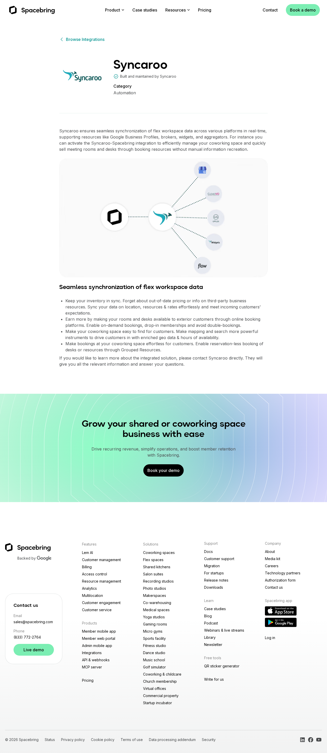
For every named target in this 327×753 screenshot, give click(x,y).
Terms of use (132, 739)
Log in (270, 637)
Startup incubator (157, 703)
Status (50, 739)
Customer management (101, 560)
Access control (94, 574)
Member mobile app (99, 631)
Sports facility (154, 638)
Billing (87, 567)
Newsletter (213, 644)
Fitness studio (154, 645)
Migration (212, 566)
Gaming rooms (155, 624)
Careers (271, 566)
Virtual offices (154, 688)
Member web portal (98, 638)
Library (210, 637)
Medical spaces (156, 610)
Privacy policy (73, 739)
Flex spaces (153, 560)
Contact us (274, 587)
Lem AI (87, 552)
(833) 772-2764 (27, 637)
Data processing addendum (172, 739)
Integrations (92, 653)
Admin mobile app (97, 645)
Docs (208, 551)
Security (209, 739)
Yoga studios (154, 617)
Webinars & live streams (224, 630)
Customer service (97, 610)
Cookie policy (102, 739)
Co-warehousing (157, 602)
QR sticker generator (221, 666)
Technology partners (282, 573)
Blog (208, 616)
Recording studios (158, 581)
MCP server (92, 667)
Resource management (101, 581)
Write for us (214, 679)
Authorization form (280, 580)
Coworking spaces (159, 552)
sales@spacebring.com (33, 622)
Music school (154, 660)
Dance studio (154, 653)
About (270, 551)
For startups (214, 573)
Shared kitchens (156, 567)
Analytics (89, 588)
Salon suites (153, 574)
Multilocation (92, 595)
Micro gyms (152, 631)
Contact (270, 10)
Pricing (204, 10)
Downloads (213, 587)
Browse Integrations (85, 39)
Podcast (211, 623)
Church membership (160, 681)
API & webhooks (96, 660)
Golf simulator (154, 667)
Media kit (272, 559)
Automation (124, 92)
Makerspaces (154, 595)
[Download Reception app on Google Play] (281, 622)
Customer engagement (101, 602)
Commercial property (161, 695)
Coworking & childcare (162, 674)
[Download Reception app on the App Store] (281, 611)
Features (89, 544)
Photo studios (154, 588)
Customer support (219, 559)
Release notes (216, 580)
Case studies (144, 10)
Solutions (150, 544)
